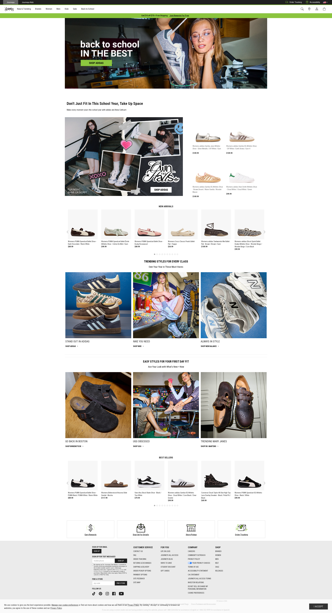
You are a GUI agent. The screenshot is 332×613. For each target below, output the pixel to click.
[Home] (9, 9)
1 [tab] (154, 505)
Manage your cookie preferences (64, 605)
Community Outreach (196, 555)
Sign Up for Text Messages (103, 557)
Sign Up (97, 551)
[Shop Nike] (166, 305)
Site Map (136, 582)
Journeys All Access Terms (199, 579)
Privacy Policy (194, 559)
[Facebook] (114, 593)
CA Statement (193, 575)
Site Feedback (139, 579)
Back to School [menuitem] (87, 9)
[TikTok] (94, 593)
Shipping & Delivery (141, 567)
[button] (325, 2)
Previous (69, 233)
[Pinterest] (101, 593)
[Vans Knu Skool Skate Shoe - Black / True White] (149, 475)
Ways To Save (166, 563)
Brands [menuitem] (38, 9)
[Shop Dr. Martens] (234, 405)
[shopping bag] (324, 9)
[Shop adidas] (98, 305)
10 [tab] (177, 505)
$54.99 (170, 247)
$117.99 (104, 498)
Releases (219, 571)
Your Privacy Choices (201, 563)
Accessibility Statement (198, 571)
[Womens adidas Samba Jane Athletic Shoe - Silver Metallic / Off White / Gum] (208, 129)
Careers (191, 551)
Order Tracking (295, 2)
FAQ (134, 555)
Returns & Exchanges (142, 563)
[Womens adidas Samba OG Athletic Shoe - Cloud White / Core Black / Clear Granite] (183, 475)
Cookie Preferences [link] (196, 593)
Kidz (217, 563)
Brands (218, 551)
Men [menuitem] (58, 9)
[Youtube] (122, 593)
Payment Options (140, 575)
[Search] (302, 9)
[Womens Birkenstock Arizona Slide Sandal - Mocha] (116, 475)
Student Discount (168, 567)
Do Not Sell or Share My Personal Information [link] (198, 587)
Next (264, 232)
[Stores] (309, 9)
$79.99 (137, 498)
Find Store (121, 583)
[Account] (317, 9)
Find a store (97, 579)
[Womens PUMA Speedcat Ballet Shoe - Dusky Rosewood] (149, 224)
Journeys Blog (167, 559)
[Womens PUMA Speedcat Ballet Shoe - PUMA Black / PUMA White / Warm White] (83, 475)
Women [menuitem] (49, 9)
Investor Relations (196, 582)
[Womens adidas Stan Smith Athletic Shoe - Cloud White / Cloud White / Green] (241, 170)
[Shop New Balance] (234, 305)
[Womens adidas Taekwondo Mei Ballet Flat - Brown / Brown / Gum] (216, 224)
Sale (217, 567)
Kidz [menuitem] (67, 9)
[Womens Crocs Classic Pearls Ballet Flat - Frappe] (183, 224)
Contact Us (138, 551)
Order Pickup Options (142, 571)
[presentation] (24, 9)
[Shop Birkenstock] (98, 405)
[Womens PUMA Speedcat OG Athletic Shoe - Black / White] (249, 475)
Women (218, 555)
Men (217, 559)
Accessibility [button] (315, 2)
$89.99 (70, 247)
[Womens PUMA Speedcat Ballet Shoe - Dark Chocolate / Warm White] (83, 224)
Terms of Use (193, 567)
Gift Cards (165, 571)
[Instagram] (108, 593)
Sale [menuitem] (75, 9)
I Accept (318, 606)
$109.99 (204, 247)
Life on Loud (165, 551)
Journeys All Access (169, 555)
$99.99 (103, 247)
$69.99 (203, 500)
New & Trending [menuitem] (24, 9)
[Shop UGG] (166, 405)
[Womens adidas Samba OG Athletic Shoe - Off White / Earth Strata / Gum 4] (241, 129)
